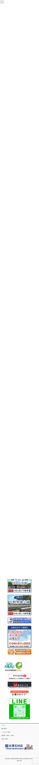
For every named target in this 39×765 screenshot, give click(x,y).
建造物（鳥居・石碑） (8, 735)
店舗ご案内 (4, 739)
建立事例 (4, 728)
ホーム (3, 725)
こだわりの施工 (6, 732)
